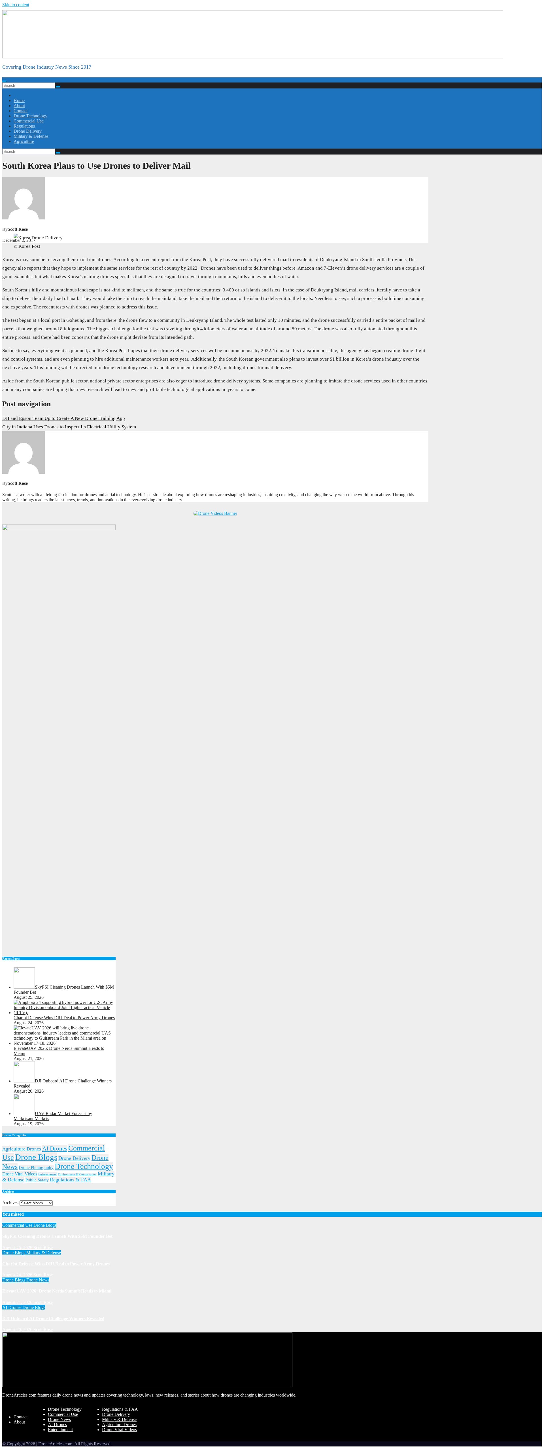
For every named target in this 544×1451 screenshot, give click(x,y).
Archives (10, 1202)
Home (19, 100)
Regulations (24, 126)
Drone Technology (30, 115)
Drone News (37, 1279)
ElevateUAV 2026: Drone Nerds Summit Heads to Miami (56, 1291)
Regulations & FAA (70, 1180)
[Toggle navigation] (4, 81)
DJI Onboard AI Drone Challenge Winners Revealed (53, 1318)
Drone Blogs (36, 1157)
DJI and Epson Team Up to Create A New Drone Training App (63, 418)
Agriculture (24, 141)
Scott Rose (18, 229)
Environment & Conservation (77, 1174)
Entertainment (47, 1174)
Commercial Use (29, 121)
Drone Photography (36, 1167)
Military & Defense (31, 136)
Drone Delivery (28, 131)
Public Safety (37, 1179)
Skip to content (15, 4)
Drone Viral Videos (19, 1174)
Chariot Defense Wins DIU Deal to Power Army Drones (56, 1263)
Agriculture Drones (21, 1149)
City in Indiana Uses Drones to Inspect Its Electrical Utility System (69, 427)
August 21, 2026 (17, 1302)
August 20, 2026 (17, 1329)
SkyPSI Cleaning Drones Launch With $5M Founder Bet (57, 1236)
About (19, 105)
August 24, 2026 (17, 1274)
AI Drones (54, 1148)
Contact (20, 110)
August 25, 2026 (17, 1247)
